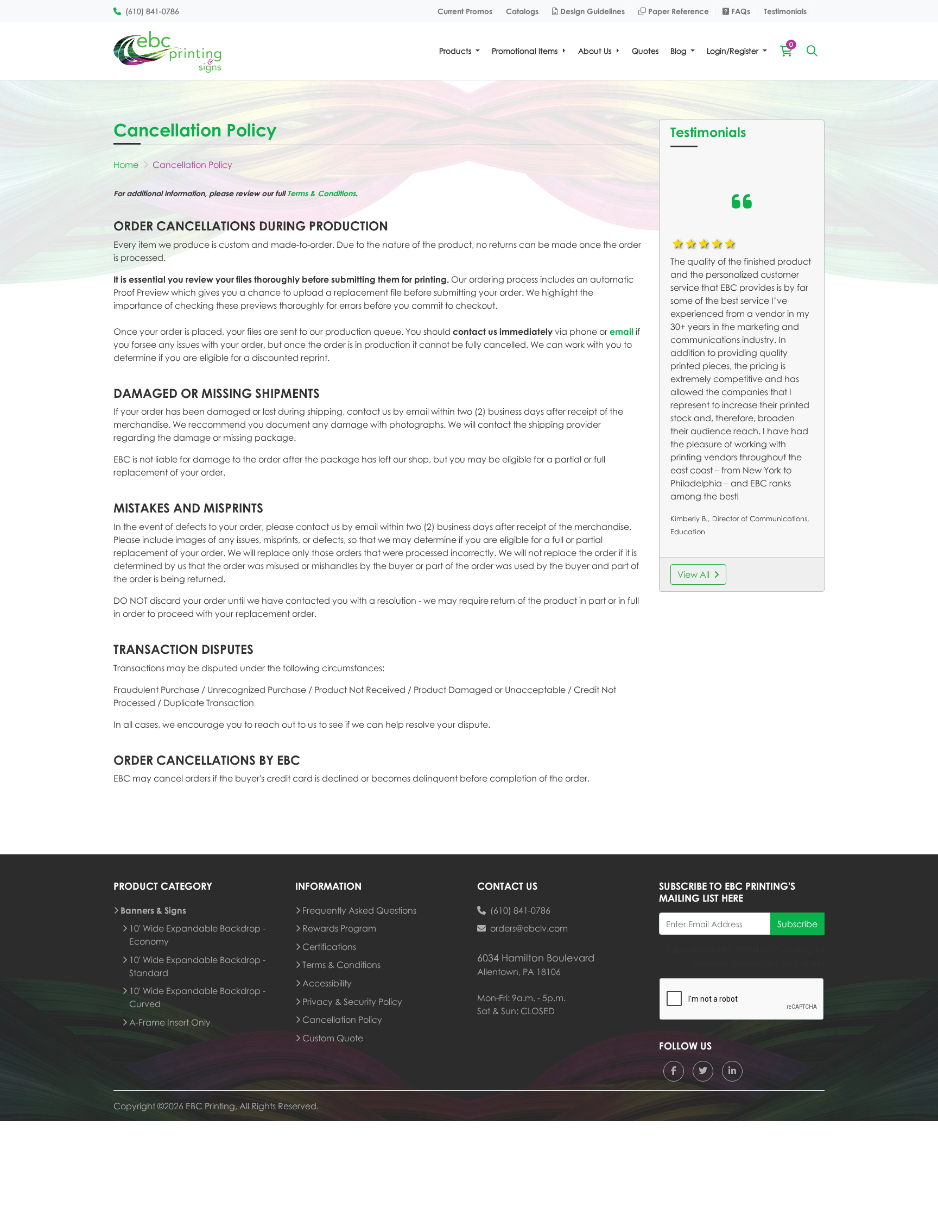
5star (729, 243)
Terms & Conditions (321, 193)
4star (715, 243)
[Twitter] (703, 1071)
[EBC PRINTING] (167, 51)
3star (702, 243)
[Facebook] (673, 1071)
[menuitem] (459, 51)
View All (693, 574)
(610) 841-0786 (520, 910)
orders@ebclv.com (529, 928)
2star (689, 243)
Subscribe (797, 923)
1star (676, 243)
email (621, 331)
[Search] (812, 50)
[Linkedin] (732, 1071)
